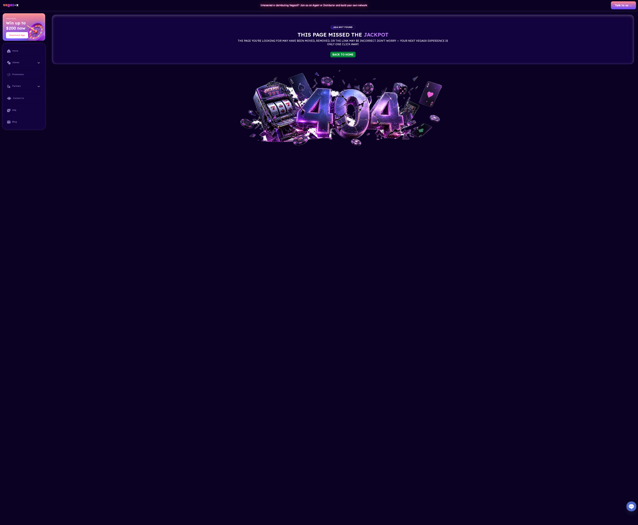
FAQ (14, 110)
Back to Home (342, 54)
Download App (17, 35)
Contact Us (18, 98)
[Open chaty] (631, 506)
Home (15, 51)
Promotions (18, 74)
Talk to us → (623, 5)
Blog (14, 122)
